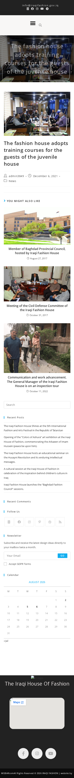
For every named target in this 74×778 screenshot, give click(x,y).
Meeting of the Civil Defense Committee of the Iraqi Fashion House (37, 308)
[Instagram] (29, 521)
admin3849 (16, 176)
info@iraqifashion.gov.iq (37, 5)
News (12, 181)
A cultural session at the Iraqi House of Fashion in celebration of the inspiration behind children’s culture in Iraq (35, 473)
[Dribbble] (49, 521)
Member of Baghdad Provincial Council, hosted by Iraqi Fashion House (37, 251)
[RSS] (60, 521)
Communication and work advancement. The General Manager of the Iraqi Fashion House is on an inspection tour (37, 381)
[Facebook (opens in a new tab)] (32, 8)
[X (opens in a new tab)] (28, 8)
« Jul (6, 640)
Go (62, 555)
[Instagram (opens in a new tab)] (37, 8)
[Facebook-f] (23, 753)
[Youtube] (50, 753)
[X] (8, 521)
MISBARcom (7, 773)
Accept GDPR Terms (20, 564)
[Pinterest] (39, 521)
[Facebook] (19, 521)
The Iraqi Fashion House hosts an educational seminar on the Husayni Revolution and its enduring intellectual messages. (36, 457)
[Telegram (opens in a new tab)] (47, 8)
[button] (32, 23)
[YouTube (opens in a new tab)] (42, 8)
